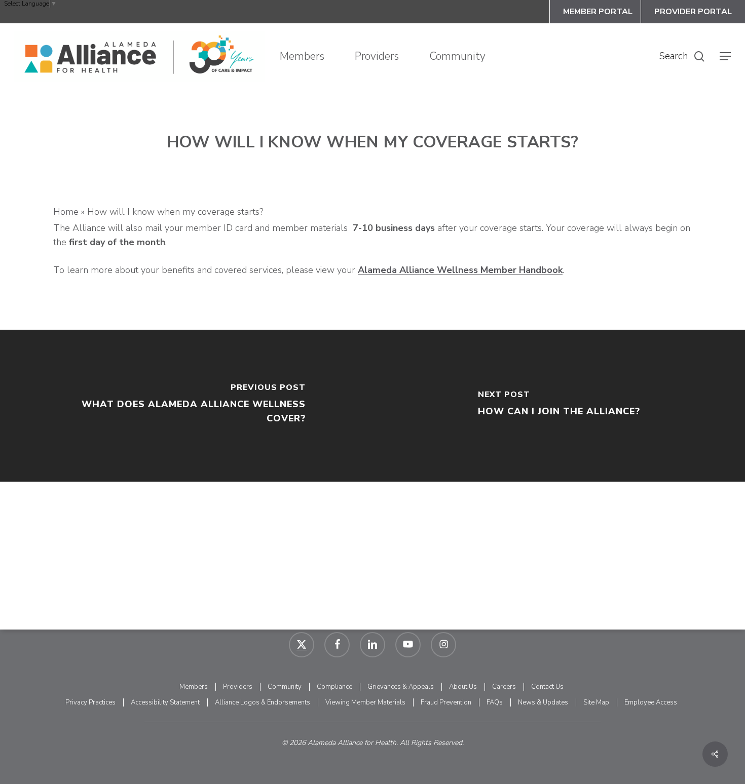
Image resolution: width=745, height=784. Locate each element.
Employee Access (650, 702)
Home (66, 212)
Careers (504, 687)
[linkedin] (372, 644)
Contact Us (547, 687)
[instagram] (443, 644)
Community (285, 687)
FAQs (495, 702)
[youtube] (408, 644)
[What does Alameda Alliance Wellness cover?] (186, 406)
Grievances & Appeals (400, 687)
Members (193, 687)
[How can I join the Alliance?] (558, 406)
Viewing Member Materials (365, 702)
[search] (699, 56)
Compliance (334, 687)
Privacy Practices (90, 702)
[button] (725, 56)
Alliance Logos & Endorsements (262, 702)
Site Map (596, 702)
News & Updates (543, 702)
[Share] (715, 754)
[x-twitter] (301, 644)
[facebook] (337, 644)
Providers (237, 687)
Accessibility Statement (165, 702)
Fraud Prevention (446, 702)
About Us (463, 687)
